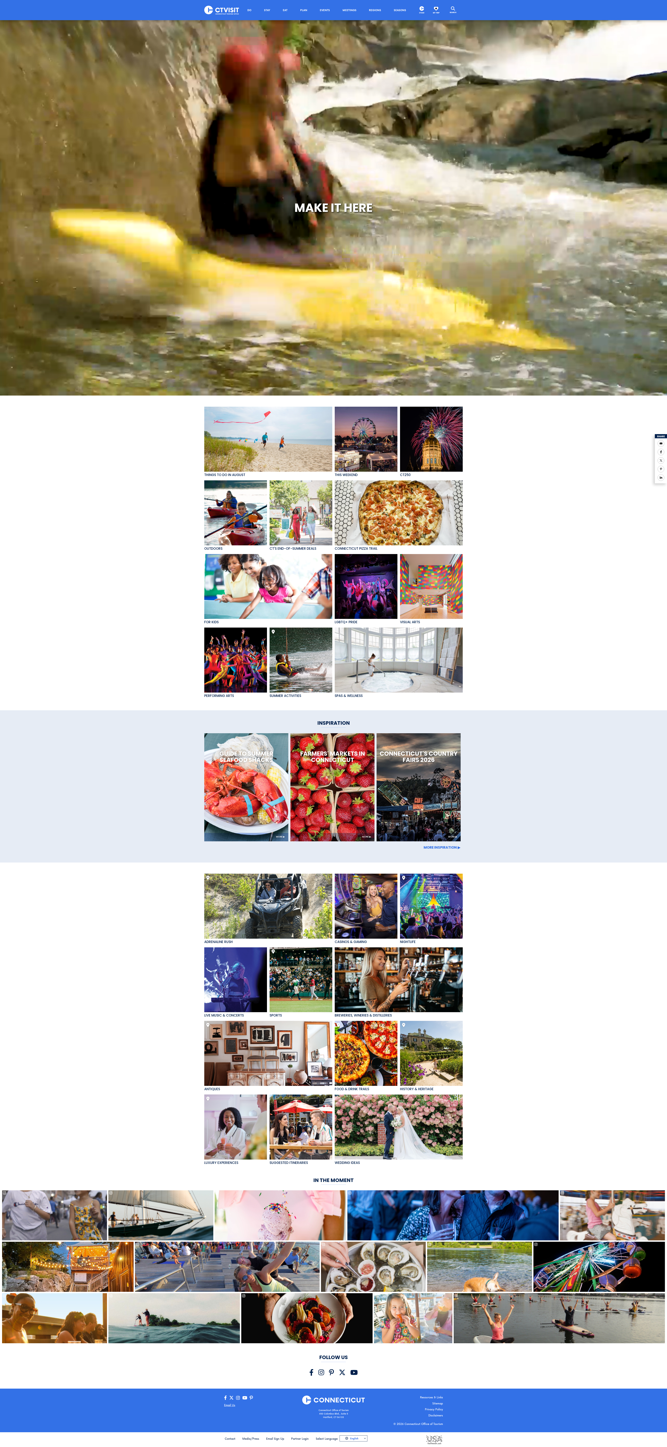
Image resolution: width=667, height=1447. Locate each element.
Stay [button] (267, 10)
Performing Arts (219, 696)
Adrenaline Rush (218, 942)
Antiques (212, 1089)
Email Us (229, 1405)
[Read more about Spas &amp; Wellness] (399, 660)
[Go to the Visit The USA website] (434, 1439)
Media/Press (250, 1438)
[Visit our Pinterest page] (331, 1372)
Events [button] (325, 10)
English (353, 1438)
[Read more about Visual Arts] (431, 586)
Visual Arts (410, 622)
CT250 (421, 12)
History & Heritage (417, 1089)
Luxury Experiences (221, 1163)
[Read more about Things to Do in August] (268, 439)
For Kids (211, 622)
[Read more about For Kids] (268, 586)
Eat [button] (285, 10)
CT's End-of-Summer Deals (293, 549)
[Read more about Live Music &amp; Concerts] (235, 979)
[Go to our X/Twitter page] (231, 1398)
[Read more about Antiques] (268, 1053)
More (279, 836)
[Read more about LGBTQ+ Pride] (366, 586)
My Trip (436, 12)
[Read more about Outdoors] (235, 512)
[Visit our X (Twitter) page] (342, 1372)
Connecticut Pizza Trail (356, 549)
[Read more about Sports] (301, 979)
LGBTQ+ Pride (346, 622)
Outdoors (213, 549)
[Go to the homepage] (221, 9)
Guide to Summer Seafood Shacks (246, 756)
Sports (276, 1015)
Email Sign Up (275, 1438)
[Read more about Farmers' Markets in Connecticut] (332, 787)
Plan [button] (303, 10)
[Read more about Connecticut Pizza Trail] (399, 512)
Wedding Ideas (347, 1163)
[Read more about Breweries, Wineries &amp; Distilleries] (399, 979)
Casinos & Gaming (351, 942)
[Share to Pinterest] (661, 469)
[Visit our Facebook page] (311, 1372)
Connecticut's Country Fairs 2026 (419, 756)
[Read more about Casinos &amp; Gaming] (366, 906)
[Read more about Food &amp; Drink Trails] (366, 1053)
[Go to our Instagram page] (238, 1398)
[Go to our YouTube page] (244, 1398)
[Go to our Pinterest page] (251, 1398)
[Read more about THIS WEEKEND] (366, 439)
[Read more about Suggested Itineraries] (301, 1127)
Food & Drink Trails (352, 1089)
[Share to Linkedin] (661, 477)
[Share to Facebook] (661, 452)
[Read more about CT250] (431, 439)
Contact (230, 1438)
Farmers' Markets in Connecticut (332, 756)
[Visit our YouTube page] (354, 1372)
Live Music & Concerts (224, 1015)
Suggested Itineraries (289, 1163)
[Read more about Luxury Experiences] (235, 1127)
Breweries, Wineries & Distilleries (363, 1015)
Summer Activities (285, 696)
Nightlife (408, 942)
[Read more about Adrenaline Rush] (268, 906)
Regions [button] (375, 10)
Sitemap (437, 1403)
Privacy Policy (434, 1409)
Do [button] (249, 10)
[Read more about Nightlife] (431, 906)
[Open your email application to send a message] (661, 443)
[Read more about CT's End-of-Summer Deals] (301, 512)
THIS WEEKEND (346, 475)
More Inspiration (440, 847)
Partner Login (300, 1438)
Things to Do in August (224, 475)
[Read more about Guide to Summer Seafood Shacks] (246, 787)
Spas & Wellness (349, 696)
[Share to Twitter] (661, 460)
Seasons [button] (400, 10)
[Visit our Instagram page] (321, 1372)
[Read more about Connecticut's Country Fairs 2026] (419, 787)
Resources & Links (431, 1397)
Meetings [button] (349, 10)
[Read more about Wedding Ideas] (399, 1127)
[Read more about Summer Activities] (301, 660)
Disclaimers (435, 1415)
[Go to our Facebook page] (225, 1398)
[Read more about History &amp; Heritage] (431, 1053)
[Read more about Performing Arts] (235, 660)
